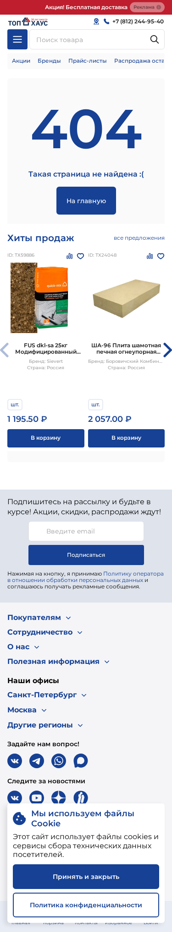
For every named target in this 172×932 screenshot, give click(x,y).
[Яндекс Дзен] (58, 798)
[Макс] (80, 761)
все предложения (139, 237)
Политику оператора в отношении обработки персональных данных (85, 576)
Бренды (49, 60)
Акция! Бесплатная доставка (86, 7)
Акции (21, 60)
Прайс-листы (87, 60)
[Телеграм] (36, 761)
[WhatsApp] (58, 761)
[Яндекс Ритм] (80, 798)
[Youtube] (36, 798)
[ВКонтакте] (14, 761)
